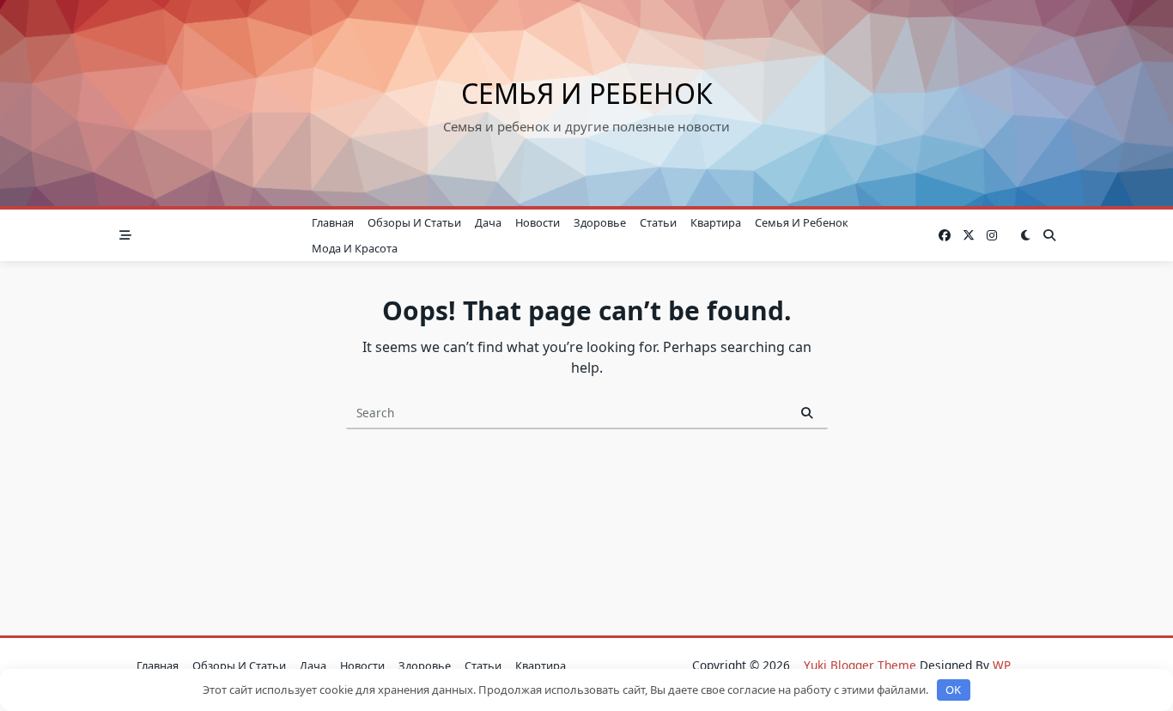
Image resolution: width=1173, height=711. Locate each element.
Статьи (658, 222)
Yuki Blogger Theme (860, 665)
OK (953, 689)
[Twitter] (969, 235)
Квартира (715, 222)
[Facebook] (945, 235)
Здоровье (600, 222)
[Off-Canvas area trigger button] (125, 235)
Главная (333, 222)
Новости (537, 222)
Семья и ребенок (587, 93)
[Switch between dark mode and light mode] (1025, 235)
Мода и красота (355, 248)
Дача (488, 222)
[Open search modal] (1049, 235)
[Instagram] (992, 235)
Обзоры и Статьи (414, 222)
